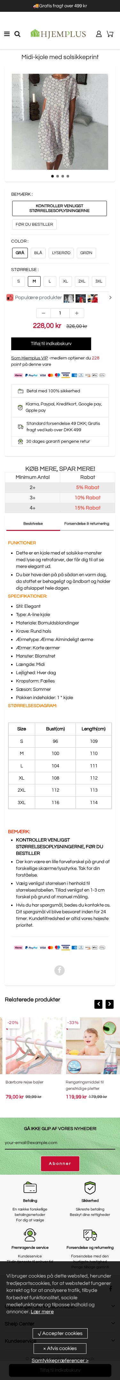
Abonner (60, 1163)
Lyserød (61, 253)
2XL (81, 281)
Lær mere (42, 1311)
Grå (20, 253)
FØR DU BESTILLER (34, 224)
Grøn (86, 253)
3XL (98, 281)
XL (65, 281)
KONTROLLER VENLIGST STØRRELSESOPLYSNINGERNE (59, 208)
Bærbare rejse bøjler (20, 1082)
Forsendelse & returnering (86, 524)
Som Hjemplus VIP (29, 358)
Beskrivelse (33, 524)
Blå (38, 253)
